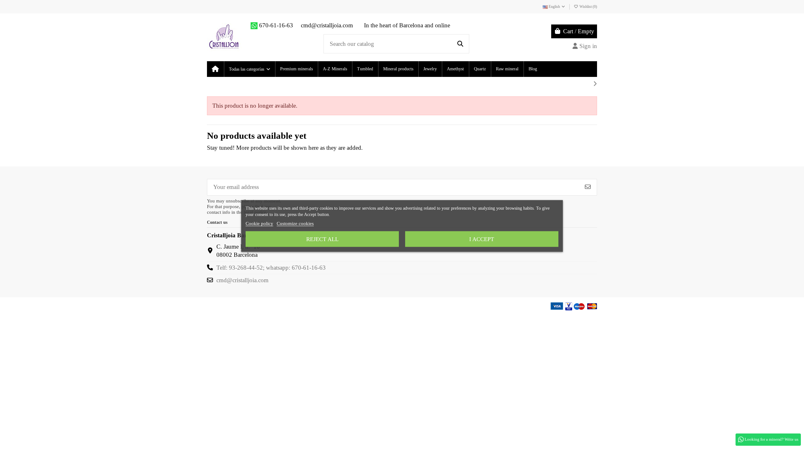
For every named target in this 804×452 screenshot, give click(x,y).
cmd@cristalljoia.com (242, 280)
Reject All (322, 239)
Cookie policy (259, 223)
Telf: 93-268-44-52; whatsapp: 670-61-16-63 (271, 267)
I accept (481, 239)
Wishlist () (588, 6)
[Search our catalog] (460, 43)
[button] (249, 69)
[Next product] (595, 84)
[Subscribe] (588, 187)
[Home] (215, 69)
